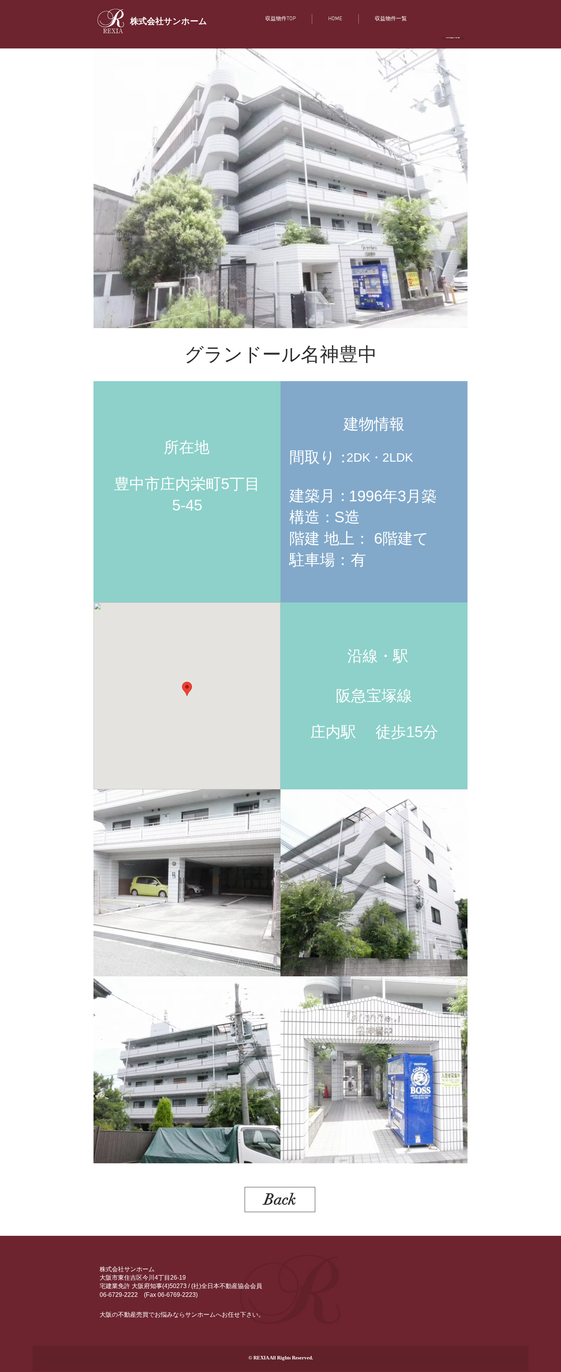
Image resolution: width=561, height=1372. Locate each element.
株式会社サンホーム (127, 1269)
